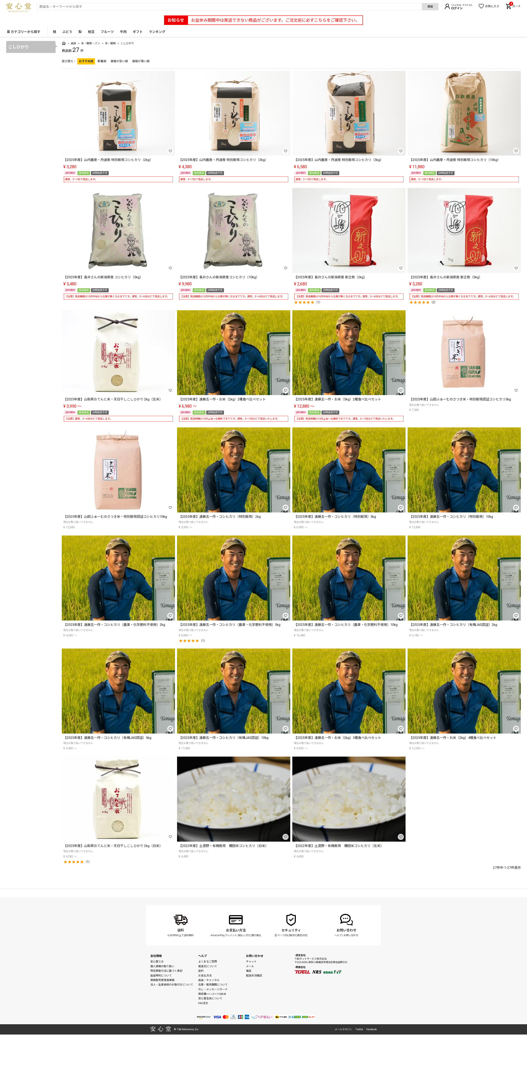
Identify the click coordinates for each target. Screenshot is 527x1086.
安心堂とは (157, 961)
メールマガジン (343, 1029)
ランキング (157, 32)
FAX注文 (203, 1003)
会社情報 (156, 956)
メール (250, 966)
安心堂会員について (210, 998)
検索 (430, 6)
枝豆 (91, 32)
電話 (248, 970)
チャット (251, 961)
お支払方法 (205, 975)
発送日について (207, 966)
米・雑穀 (110, 43)
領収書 (212, 993)
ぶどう (67, 32)
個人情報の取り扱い (162, 966)
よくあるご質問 (207, 961)
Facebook (371, 1029)
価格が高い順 (140, 61)
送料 (180, 930)
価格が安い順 (119, 61)
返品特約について (161, 975)
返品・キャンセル (209, 980)
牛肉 (123, 32)
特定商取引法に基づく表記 (166, 970)
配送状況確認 (254, 975)
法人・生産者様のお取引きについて (171, 984)
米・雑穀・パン (90, 43)
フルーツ (107, 32)
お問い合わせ (346, 930)
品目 (73, 43)
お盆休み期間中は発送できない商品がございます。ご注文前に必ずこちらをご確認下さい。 (275, 20)
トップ (64, 43)
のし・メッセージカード (213, 989)
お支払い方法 (236, 930)
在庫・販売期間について (213, 984)
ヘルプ (338, 935)
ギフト (138, 32)
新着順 (102, 61)
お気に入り (492, 6)
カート (516, 6)
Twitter (359, 1029)
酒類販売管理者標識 (162, 980)
